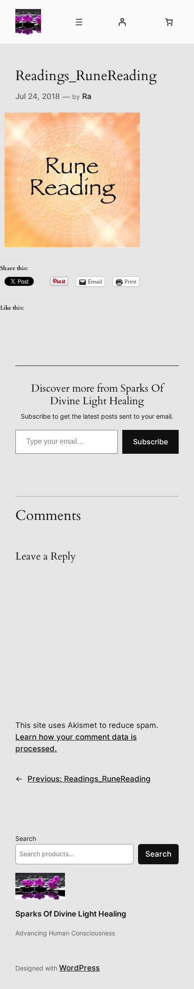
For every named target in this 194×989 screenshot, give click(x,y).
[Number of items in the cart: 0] (169, 22)
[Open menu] (79, 22)
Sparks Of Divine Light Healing (70, 913)
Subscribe (150, 441)
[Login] (121, 22)
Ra (87, 96)
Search (25, 838)
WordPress (79, 967)
